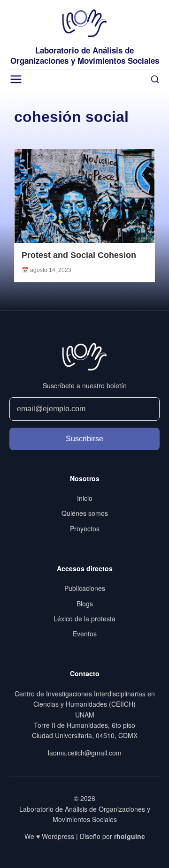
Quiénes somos (84, 513)
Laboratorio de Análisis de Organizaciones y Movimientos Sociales (84, 55)
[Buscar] (155, 79)
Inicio (84, 498)
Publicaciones (84, 588)
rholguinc (129, 836)
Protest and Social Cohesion (79, 255)
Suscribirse (84, 439)
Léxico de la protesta (84, 618)
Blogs (85, 603)
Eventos (85, 633)
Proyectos (85, 528)
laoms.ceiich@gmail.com (85, 752)
